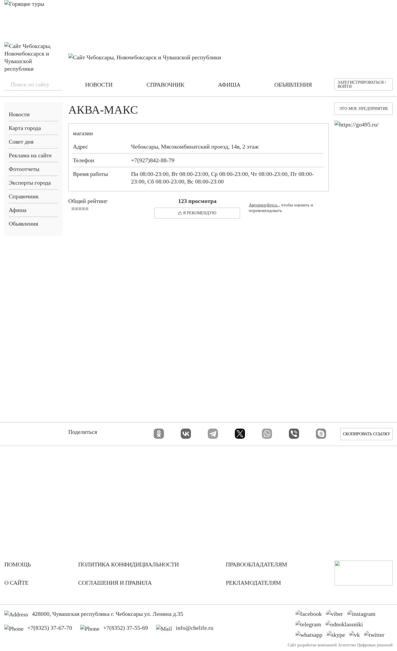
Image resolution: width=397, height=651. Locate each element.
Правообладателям (256, 564)
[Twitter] (376, 636)
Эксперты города (30, 182)
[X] (240, 434)
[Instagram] (363, 615)
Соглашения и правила (115, 582)
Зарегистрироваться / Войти (362, 84)
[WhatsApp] (267, 434)
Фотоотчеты (24, 169)
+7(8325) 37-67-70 (49, 628)
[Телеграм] (311, 625)
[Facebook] (311, 615)
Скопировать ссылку (366, 434)
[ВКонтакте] (186, 434)
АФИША (229, 84)
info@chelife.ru (194, 628)
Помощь (17, 564)
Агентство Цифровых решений (365, 645)
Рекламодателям (253, 582)
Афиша (17, 210)
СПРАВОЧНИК (165, 84)
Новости (19, 114)
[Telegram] (213, 434)
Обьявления (23, 223)
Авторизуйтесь (264, 205)
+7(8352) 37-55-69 (125, 628)
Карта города (25, 128)
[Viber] (294, 434)
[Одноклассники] (159, 434)
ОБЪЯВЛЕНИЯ (293, 84)
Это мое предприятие (363, 108)
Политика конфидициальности (128, 564)
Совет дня (21, 141)
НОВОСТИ (98, 84)
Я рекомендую (199, 213)
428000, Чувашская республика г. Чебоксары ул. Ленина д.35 (107, 614)
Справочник (24, 196)
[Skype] (321, 434)
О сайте (16, 582)
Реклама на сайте (30, 155)
